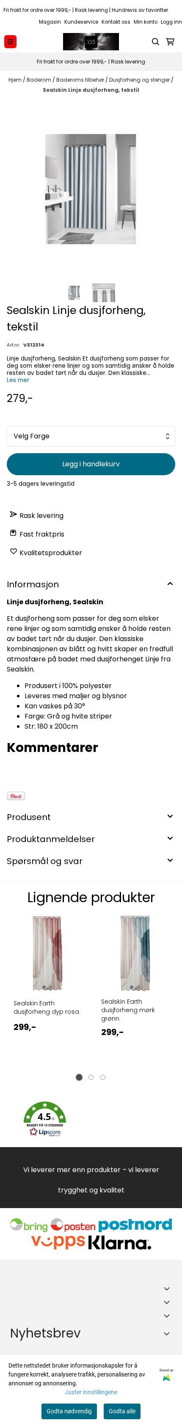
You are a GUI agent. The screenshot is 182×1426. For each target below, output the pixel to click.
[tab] (79, 1077)
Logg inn (171, 22)
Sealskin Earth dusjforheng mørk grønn (128, 1010)
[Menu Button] (10, 41)
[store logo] (91, 41)
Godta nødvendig (69, 1411)
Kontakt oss (116, 22)
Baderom (39, 79)
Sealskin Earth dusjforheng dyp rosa (46, 1007)
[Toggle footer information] (168, 1288)
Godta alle (122, 1411)
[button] (45, 1119)
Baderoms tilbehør (80, 79)
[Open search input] (156, 42)
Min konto (145, 22)
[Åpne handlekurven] (170, 42)
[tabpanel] (47, 996)
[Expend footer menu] (168, 1302)
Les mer (18, 380)
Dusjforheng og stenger (140, 79)
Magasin (50, 22)
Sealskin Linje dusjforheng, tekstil (91, 90)
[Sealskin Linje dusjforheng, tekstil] (91, 189)
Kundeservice (81, 22)
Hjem (15, 79)
